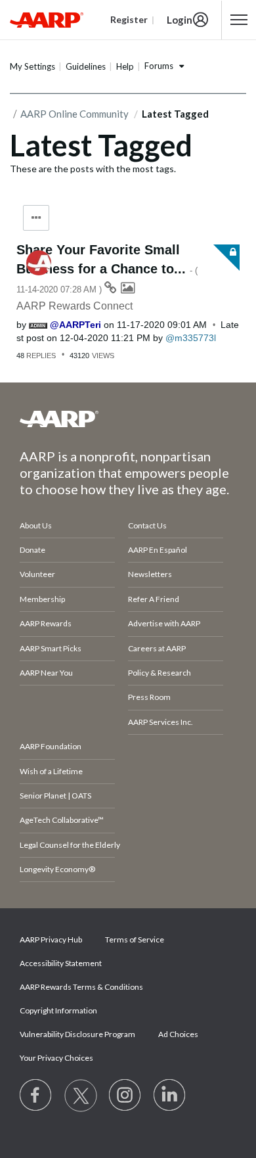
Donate (32, 550)
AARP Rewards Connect (74, 306)
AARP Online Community (74, 114)
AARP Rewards (46, 623)
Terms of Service (134, 939)
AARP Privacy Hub (51, 939)
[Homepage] (46, 20)
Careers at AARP (157, 648)
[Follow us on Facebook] (36, 1095)
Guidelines (86, 66)
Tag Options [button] (36, 218)
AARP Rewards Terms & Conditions (81, 987)
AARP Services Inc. (160, 722)
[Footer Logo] (128, 418)
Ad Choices (178, 1034)
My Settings (32, 66)
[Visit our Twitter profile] (80, 1095)
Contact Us (147, 525)
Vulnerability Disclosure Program (77, 1034)
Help (125, 66)
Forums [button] (158, 65)
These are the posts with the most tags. (93, 168)
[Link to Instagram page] (125, 1095)
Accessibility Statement (61, 963)
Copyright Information (58, 1010)
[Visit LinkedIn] (170, 1095)
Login (179, 20)
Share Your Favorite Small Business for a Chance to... (107, 268)
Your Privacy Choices (56, 1058)
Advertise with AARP (164, 623)
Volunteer (37, 574)
